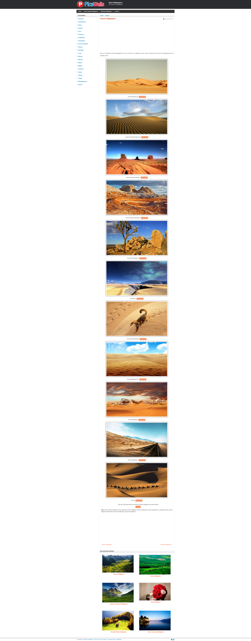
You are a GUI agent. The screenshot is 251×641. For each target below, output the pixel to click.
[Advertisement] (87, 117)
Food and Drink (83, 44)
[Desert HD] (137, 295)
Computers (81, 40)
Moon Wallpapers (107, 544)
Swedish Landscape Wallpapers (119, 604)
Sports (80, 75)
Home (80, 11)
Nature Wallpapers (156, 576)
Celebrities (81, 37)
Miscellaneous (82, 81)
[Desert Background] (137, 93)
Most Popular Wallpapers (91, 11)
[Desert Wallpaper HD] (137, 376)
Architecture (82, 22)
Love (79, 53)
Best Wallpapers (115, 3)
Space (80, 72)
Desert (138, 507)
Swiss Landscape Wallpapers (156, 632)
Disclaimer (104, 639)
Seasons (81, 69)
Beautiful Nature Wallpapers (119, 632)
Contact (117, 11)
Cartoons (81, 34)
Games (80, 47)
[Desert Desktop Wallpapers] (137, 215)
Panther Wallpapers (165, 544)
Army (80, 25)
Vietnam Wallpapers (118, 574)
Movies (80, 59)
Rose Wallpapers (156, 602)
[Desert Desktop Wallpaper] (137, 174)
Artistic (80, 28)
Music (80, 62)
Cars (79, 31)
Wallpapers (119, 639)
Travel (80, 78)
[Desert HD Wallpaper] (137, 255)
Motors (80, 56)
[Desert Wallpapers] (137, 457)
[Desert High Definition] (137, 336)
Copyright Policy (111, 639)
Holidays (81, 50)
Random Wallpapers (106, 11)
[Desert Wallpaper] (137, 416)
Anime (80, 84)
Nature (80, 66)
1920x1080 (142, 96)
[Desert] (137, 497)
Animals (80, 18)
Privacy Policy (97, 639)
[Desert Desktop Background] (137, 134)
